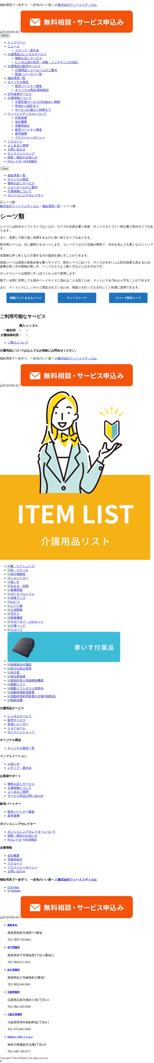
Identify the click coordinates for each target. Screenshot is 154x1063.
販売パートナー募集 (28, 86)
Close (5, 168)
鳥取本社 (12, 925)
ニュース (14, 46)
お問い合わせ (17, 149)
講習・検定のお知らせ (23, 157)
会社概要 (21, 121)
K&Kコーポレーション (20, 1036)
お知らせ (14, 764)
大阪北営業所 (15, 1014)
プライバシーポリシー (30, 137)
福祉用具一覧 (17, 78)
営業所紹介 (22, 125)
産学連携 (21, 133)
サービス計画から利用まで (33, 109)
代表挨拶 (21, 117)
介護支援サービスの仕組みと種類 (37, 102)
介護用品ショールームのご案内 (36, 70)
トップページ (17, 42)
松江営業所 (14, 969)
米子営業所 (14, 947)
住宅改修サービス (20, 94)
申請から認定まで (27, 105)
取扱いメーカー (18, 724)
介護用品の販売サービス (24, 66)
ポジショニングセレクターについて (32, 831)
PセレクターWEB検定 (22, 161)
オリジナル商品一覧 (21, 748)
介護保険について (20, 98)
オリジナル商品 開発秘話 (32, 90)
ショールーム (17, 728)
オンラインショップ (21, 153)
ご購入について (18, 342)
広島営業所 (14, 992)
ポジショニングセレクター (26, 195)
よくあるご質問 (18, 145)
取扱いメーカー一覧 (28, 74)
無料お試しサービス (28, 58)
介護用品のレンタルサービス (27, 54)
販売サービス (17, 720)
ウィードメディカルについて (27, 113)
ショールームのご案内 (23, 187)
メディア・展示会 (27, 50)
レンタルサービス (20, 716)
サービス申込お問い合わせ (26, 795)
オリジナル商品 (18, 82)
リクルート (15, 141)
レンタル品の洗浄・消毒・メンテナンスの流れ (46, 62)
